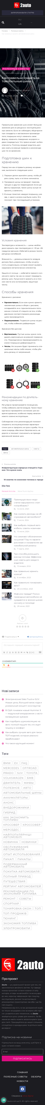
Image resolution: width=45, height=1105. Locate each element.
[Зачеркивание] (12, 652)
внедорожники (16, 807)
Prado (8, 773)
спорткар (11, 903)
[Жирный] (4, 652)
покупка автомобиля (21, 871)
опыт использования (21, 854)
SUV (20, 773)
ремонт (9, 898)
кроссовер (32, 824)
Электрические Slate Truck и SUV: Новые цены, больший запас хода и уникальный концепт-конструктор (23, 702)
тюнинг (9, 918)
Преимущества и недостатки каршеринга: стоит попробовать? (27, 502)
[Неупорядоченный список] (18, 652)
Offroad (30, 768)
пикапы (24, 859)
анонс (8, 802)
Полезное (11, 787)
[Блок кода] (24, 652)
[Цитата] (21, 652)
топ (38, 908)
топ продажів (15, 913)
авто (27, 787)
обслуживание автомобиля (16, 848)
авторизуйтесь (36, 637)
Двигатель (12, 782)
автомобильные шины (20, 449)
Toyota (31, 773)
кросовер (11, 824)
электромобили (16, 928)
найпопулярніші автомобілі (17, 836)
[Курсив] (7, 652)
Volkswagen (13, 777)
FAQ (24, 763)
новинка (10, 842)
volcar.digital (27, 1096)
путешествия (14, 881)
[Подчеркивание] (9, 652)
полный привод (17, 876)
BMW (7, 763)
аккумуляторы (15, 797)
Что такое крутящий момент (19, 743)
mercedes (11, 768)
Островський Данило (20, 90)
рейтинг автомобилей (22, 886)
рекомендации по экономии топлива (20, 892)
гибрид (9, 812)
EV (16, 763)
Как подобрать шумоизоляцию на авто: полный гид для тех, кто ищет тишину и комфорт (23, 724)
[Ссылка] (27, 652)
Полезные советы (17, 31)
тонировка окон (17, 908)
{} (30, 652)
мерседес (11, 829)
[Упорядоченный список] (15, 652)
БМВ (30, 777)
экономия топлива (19, 923)
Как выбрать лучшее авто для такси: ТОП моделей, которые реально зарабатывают (23, 735)
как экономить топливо (16, 818)
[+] (33, 652)
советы (36, 449)
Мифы (29, 782)
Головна (5, 31)
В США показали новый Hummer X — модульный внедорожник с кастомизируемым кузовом (24, 713)
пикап (8, 859)
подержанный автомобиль (15, 865)
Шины (5, 453)
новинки (29, 842)
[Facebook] (23, 1089)
